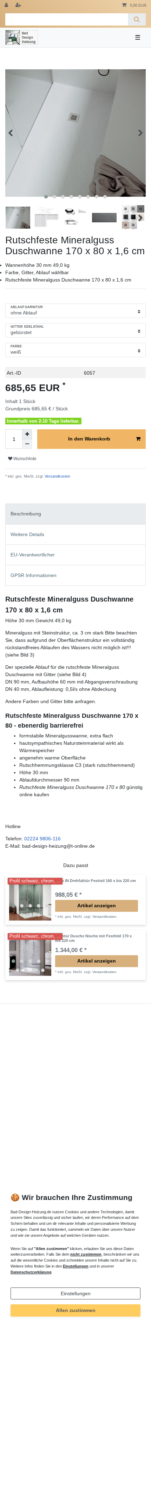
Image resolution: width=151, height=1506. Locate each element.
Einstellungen (76, 1293)
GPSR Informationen (34, 575)
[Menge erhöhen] (27, 434)
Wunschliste (24, 458)
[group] (30, 900)
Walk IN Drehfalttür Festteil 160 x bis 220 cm (95, 881)
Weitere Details (27, 534)
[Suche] (137, 19)
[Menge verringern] (27, 444)
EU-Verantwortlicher (33, 554)
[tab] (75, 514)
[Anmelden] (7, 5)
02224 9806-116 (42, 838)
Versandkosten (57, 476)
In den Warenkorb (89, 439)
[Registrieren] (19, 5)
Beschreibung (26, 513)
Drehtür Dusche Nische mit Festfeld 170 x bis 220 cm (93, 938)
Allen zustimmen (76, 1310)
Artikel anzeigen (96, 905)
